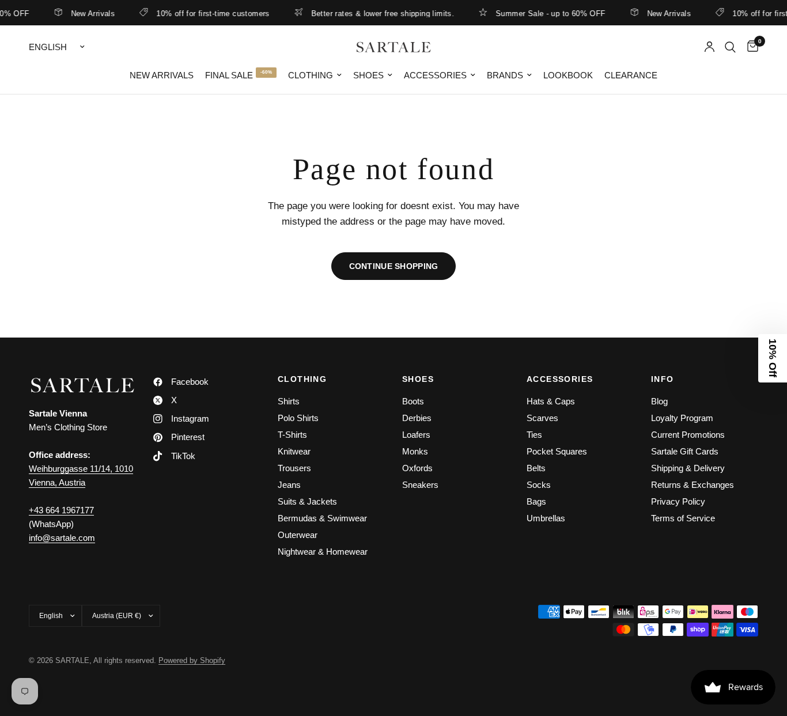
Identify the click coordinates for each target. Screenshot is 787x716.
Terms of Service (683, 518)
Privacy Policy (678, 501)
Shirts (289, 401)
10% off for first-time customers (206, 13)
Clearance (630, 75)
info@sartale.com (62, 538)
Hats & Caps (551, 401)
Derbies (417, 418)
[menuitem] (161, 75)
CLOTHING (302, 379)
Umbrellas (546, 518)
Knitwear (294, 451)
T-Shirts (292, 435)
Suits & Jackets (307, 501)
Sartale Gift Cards (684, 451)
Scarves (542, 418)
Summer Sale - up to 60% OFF (545, 13)
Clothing (310, 75)
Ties (534, 435)
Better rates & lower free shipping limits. (376, 13)
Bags (536, 501)
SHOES (418, 379)
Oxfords (417, 468)
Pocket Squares (557, 451)
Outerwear (297, 535)
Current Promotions (688, 435)
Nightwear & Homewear (323, 551)
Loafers (416, 435)
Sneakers (420, 485)
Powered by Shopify (191, 660)
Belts (536, 468)
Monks (415, 451)
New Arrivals (87, 13)
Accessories (435, 75)
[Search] (730, 47)
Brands (505, 75)
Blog (659, 401)
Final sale (229, 75)
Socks (539, 485)
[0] (749, 47)
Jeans (289, 485)
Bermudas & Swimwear (322, 518)
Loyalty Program (682, 418)
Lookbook (568, 75)
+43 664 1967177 (61, 510)
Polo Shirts (298, 418)
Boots (413, 401)
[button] (772, 358)
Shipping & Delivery (688, 468)
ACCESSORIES (560, 379)
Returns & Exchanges (692, 485)
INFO (662, 379)
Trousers (294, 468)
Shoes (368, 75)
